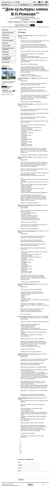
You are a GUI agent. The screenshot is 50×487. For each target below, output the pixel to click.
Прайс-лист (5, 29)
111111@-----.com (31, 398)
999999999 (24, 398)
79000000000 (25, 104)
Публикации (5, 52)
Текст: (19, 470)
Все (9, 66)
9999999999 (26, 78)
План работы (5, 35)
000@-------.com (32, 157)
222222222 (24, 316)
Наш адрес (32, 21)
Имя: (19, 462)
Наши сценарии (6, 45)
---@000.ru (29, 316)
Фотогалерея (5, 37)
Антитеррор (5, 54)
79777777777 (25, 157)
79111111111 (25, 231)
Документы (5, 43)
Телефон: (20, 465)
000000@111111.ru (32, 231)
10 (21, 452)
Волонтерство (6, 62)
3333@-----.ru (32, 35)
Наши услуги (18, 21)
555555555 (30, 205)
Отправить (21, 479)
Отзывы (40, 21)
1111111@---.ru (38, 354)
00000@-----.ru (32, 104)
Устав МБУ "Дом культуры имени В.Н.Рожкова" (6, 58)
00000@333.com (33, 284)
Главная (10, 21)
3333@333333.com (37, 205)
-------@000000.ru (33, 78)
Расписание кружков (7, 40)
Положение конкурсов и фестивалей (8, 49)
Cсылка (20, 36)
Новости (25, 21)
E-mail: (19, 468)
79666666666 (25, 35)
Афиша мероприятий (7, 32)
